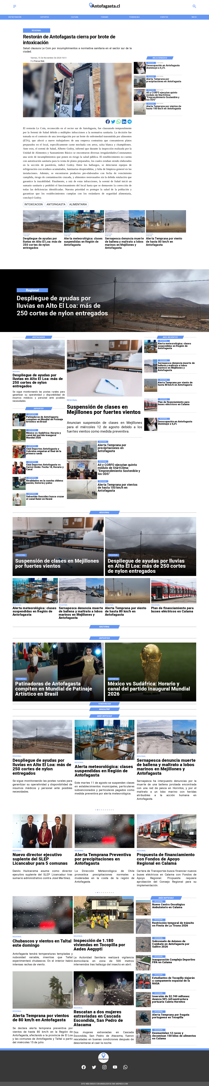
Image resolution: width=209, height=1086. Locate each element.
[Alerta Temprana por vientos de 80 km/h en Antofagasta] (43, 1008)
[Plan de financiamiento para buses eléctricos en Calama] (150, 404)
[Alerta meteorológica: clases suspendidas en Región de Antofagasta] (84, 232)
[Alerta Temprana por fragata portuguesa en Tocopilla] (143, 1018)
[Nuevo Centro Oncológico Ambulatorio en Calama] (143, 907)
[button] (33, 204)
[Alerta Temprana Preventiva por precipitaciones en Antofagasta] (42, 847)
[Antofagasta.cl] (15, 8)
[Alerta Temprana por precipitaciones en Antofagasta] (140, 81)
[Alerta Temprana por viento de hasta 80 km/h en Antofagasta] (166, 232)
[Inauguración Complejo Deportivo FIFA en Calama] (143, 962)
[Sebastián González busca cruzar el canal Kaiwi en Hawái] (19, 499)
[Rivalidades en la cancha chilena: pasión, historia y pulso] (19, 483)
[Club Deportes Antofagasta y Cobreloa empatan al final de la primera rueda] (19, 451)
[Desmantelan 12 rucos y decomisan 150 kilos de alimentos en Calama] (143, 1036)
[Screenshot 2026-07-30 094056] (140, 95)
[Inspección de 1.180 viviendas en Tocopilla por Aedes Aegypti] (104, 933)
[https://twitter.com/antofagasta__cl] (94, 1068)
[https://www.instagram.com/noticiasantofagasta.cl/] (104, 1068)
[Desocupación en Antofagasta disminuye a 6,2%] (140, 68)
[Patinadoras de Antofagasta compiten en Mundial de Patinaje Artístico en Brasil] (19, 419)
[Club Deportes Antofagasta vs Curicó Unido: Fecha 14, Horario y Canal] (19, 467)
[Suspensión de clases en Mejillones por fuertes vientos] (104, 396)
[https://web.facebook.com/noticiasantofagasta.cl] (83, 1068)
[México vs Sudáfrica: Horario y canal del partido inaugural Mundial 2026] (19, 435)
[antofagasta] (104, 10)
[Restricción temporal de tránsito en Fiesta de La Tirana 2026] (143, 926)
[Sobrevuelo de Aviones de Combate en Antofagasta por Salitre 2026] (143, 944)
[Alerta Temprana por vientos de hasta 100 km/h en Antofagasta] (140, 109)
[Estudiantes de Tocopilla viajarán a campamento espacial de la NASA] (143, 981)
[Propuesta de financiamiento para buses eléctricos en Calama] (104, 847)
